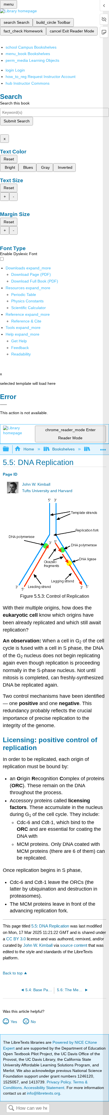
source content (73, 945)
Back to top (13, 973)
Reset (9, 159)
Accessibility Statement (44, 1087)
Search (11, 1108)
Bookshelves (63, 449)
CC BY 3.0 (16, 938)
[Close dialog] (3, 404)
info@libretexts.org (43, 1093)
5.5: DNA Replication (50, 926)
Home (28, 449)
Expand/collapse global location (103, 447)
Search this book (15, 103)
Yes (14, 1021)
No (33, 1021)
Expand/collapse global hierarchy (9, 449)
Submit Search (17, 121)
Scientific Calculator (28, 307)
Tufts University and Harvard (47, 491)
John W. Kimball (36, 484)
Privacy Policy (59, 1082)
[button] (20, 347)
